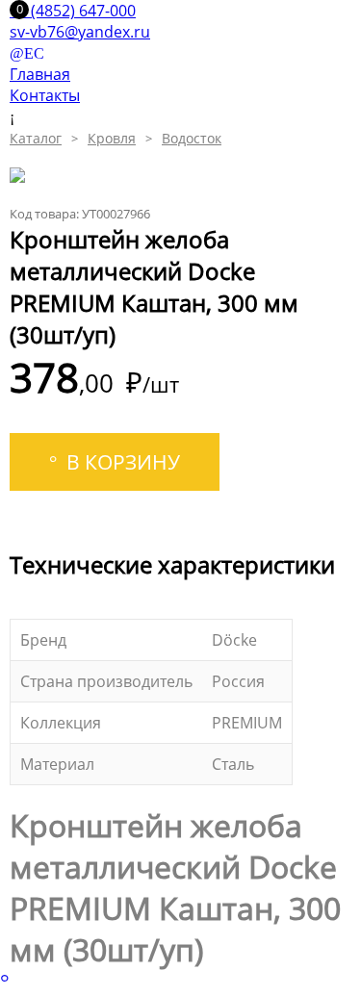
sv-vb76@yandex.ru (80, 31)
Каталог (36, 138)
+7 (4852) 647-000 (73, 10)
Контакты (45, 95)
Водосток (191, 138)
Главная (40, 74)
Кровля (112, 138)
